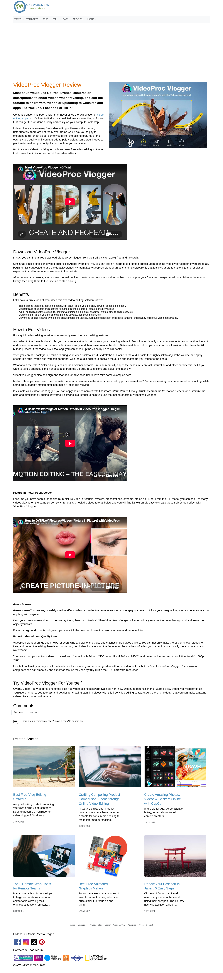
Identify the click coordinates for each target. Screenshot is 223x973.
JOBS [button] (46, 19)
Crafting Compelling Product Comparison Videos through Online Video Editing (99, 799)
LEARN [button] (65, 19)
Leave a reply (35, 712)
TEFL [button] (55, 19)
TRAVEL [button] (18, 19)
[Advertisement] (111, 45)
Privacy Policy (96, 925)
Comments (19, 712)
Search (108, 925)
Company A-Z (119, 925)
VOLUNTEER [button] (32, 19)
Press (141, 925)
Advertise (132, 925)
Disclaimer (82, 925)
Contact (149, 925)
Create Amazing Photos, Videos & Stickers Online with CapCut (162, 799)
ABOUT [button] (91, 19)
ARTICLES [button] (78, 19)
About (72, 925)
